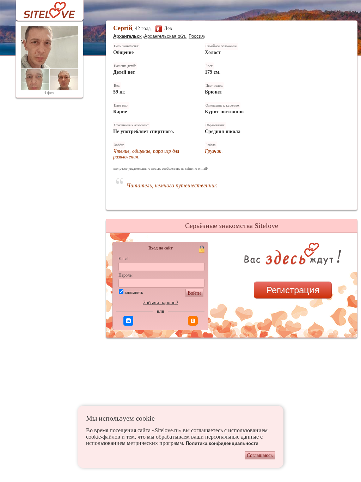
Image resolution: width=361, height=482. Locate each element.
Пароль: (125, 275)
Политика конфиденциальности (222, 443)
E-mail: (124, 258)
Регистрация (292, 290)
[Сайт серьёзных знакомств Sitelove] (44, 8)
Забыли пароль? (160, 302)
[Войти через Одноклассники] (193, 321)
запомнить (133, 292)
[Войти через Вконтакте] (128, 321)
